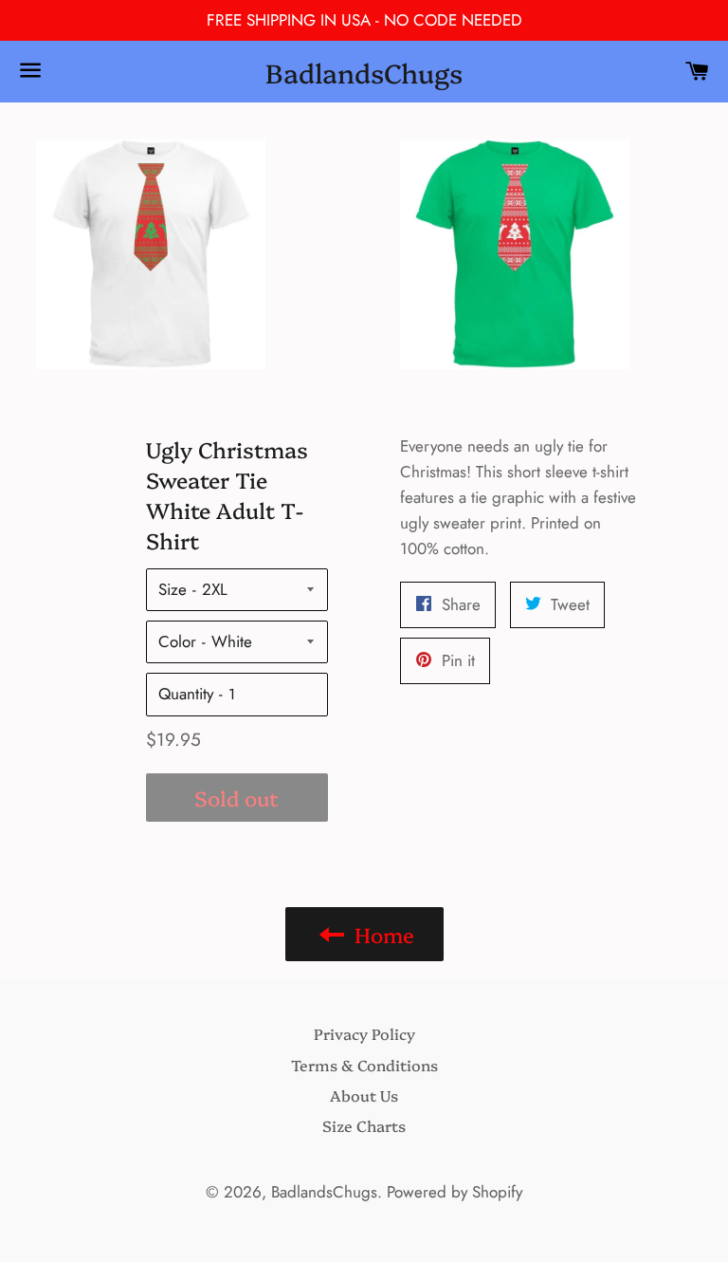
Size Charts (364, 1125)
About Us (364, 1095)
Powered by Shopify (454, 1191)
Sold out (236, 797)
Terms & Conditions (364, 1064)
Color (177, 641)
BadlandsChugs (364, 71)
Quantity (185, 693)
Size (172, 589)
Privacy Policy (364, 1033)
